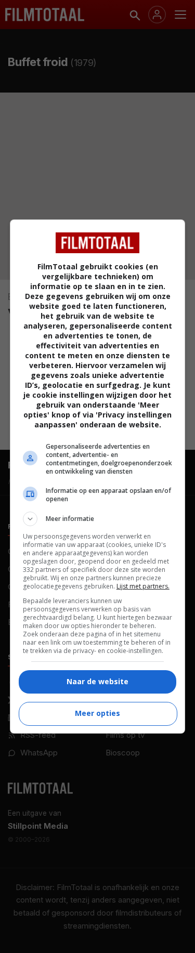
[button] (98, 519)
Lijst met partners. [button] (143, 586)
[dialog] (98, 476)
